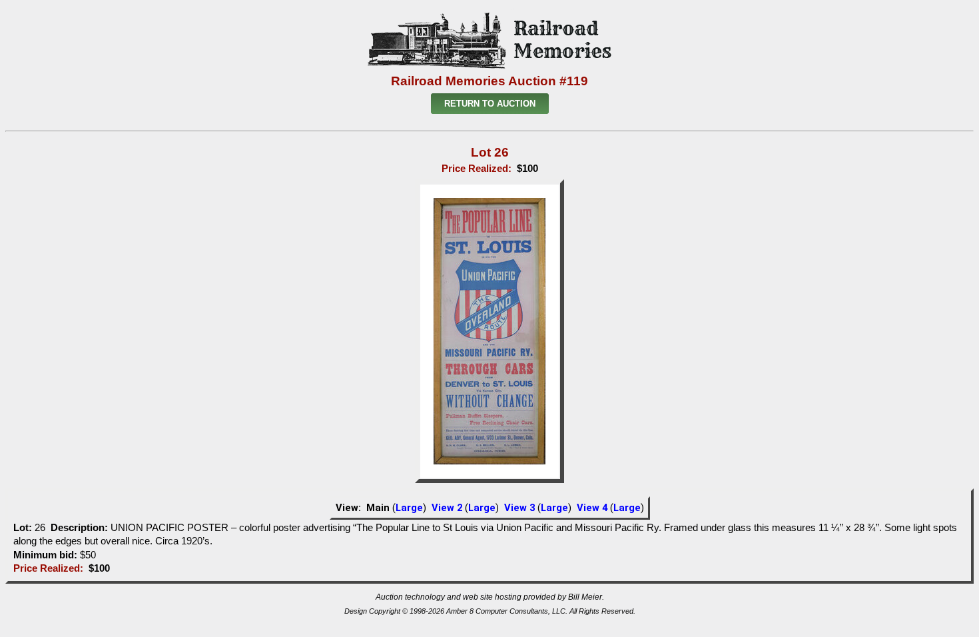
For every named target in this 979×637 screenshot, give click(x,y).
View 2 (447, 508)
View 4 (592, 508)
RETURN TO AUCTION (489, 104)
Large (409, 508)
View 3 (519, 508)
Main (378, 508)
